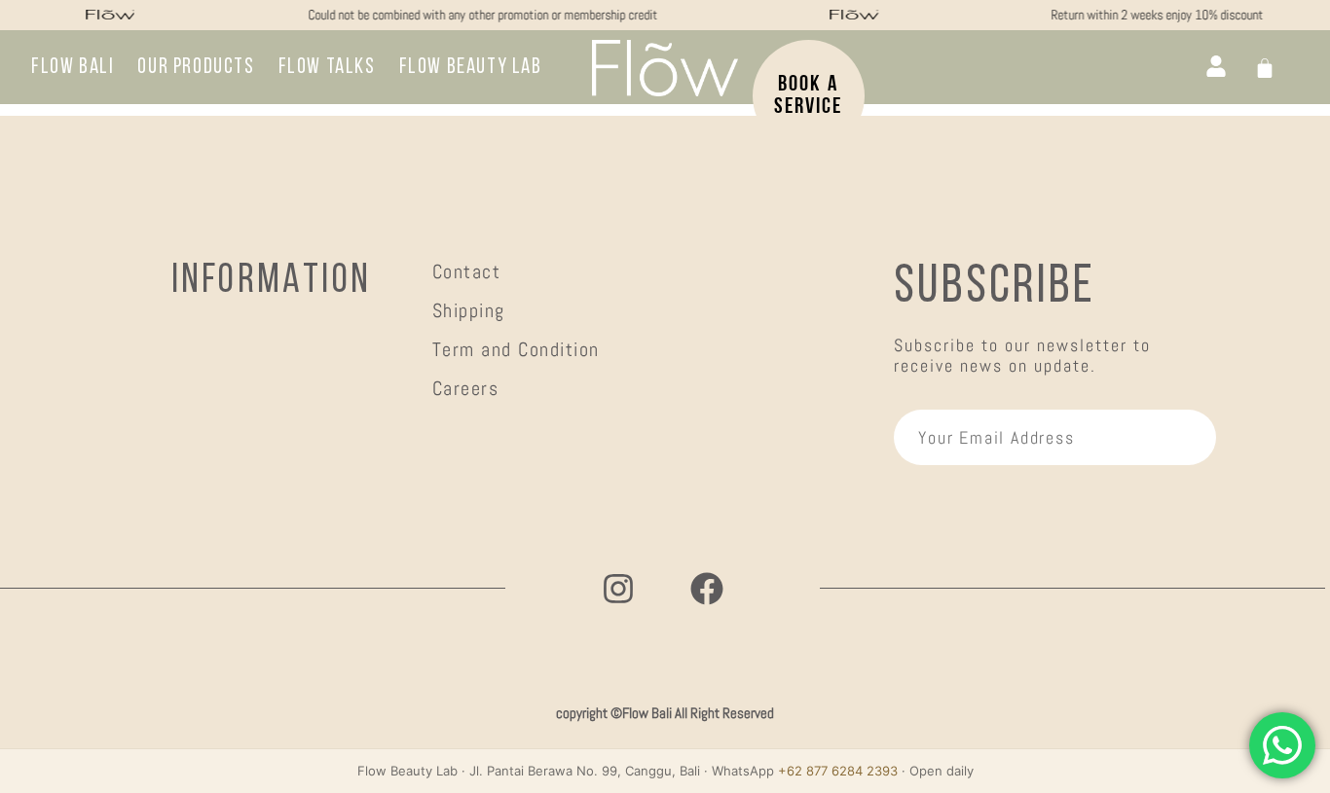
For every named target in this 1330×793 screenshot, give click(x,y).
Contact (466, 271)
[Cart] (1265, 68)
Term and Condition (516, 349)
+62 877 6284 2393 (838, 770)
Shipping (468, 310)
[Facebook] (707, 588)
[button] (470, 68)
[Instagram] (618, 588)
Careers (465, 388)
